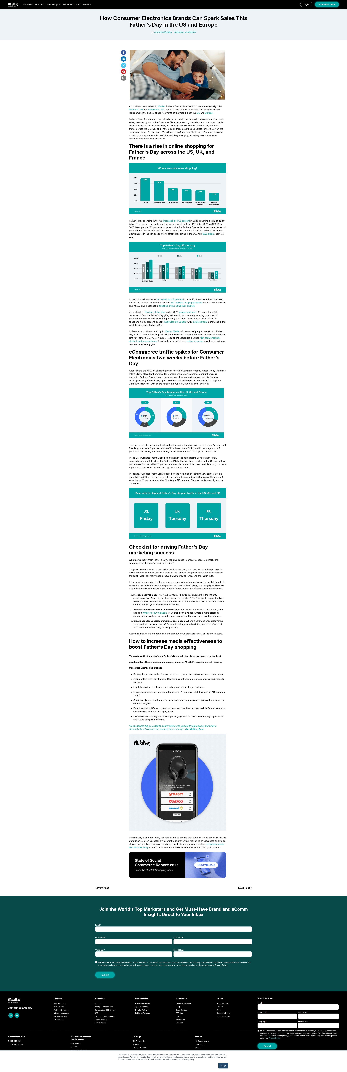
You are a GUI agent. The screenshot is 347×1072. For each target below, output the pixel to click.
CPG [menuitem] (96, 1013)
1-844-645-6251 (14, 1041)
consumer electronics (185, 32)
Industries (39, 4)
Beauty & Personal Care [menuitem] (104, 1007)
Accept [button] (223, 1066)
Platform (27, 4)
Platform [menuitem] (58, 999)
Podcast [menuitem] (179, 1023)
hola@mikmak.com (15, 1044)
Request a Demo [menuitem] (223, 1013)
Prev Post (103, 887)
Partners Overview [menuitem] (142, 1003)
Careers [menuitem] (220, 1007)
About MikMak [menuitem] (222, 1003)
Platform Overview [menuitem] (61, 1010)
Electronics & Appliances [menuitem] (104, 1016)
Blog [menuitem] (178, 1007)
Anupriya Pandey (163, 32)
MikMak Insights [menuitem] (60, 1016)
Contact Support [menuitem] (223, 1016)
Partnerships (53, 4)
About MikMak (82, 4)
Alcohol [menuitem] (98, 1003)
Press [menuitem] (219, 1010)
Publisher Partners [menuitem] (142, 1013)
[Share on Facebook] (123, 52)
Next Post (244, 887)
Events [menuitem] (178, 1016)
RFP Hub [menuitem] (179, 1013)
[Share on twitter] (123, 65)
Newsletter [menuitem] (180, 1020)
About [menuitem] (220, 999)
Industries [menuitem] (100, 999)
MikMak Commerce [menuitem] (61, 1013)
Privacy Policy (221, 965)
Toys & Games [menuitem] (100, 1023)
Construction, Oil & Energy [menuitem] (105, 1010)
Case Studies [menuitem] (181, 1010)
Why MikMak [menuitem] (59, 1007)
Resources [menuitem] (181, 999)
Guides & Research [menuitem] (183, 1003)
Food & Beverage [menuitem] (102, 1020)
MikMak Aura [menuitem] (59, 1020)
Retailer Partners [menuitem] (141, 1010)
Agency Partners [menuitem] (141, 1007)
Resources (67, 4)
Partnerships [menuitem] (141, 999)
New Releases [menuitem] (59, 1003)
